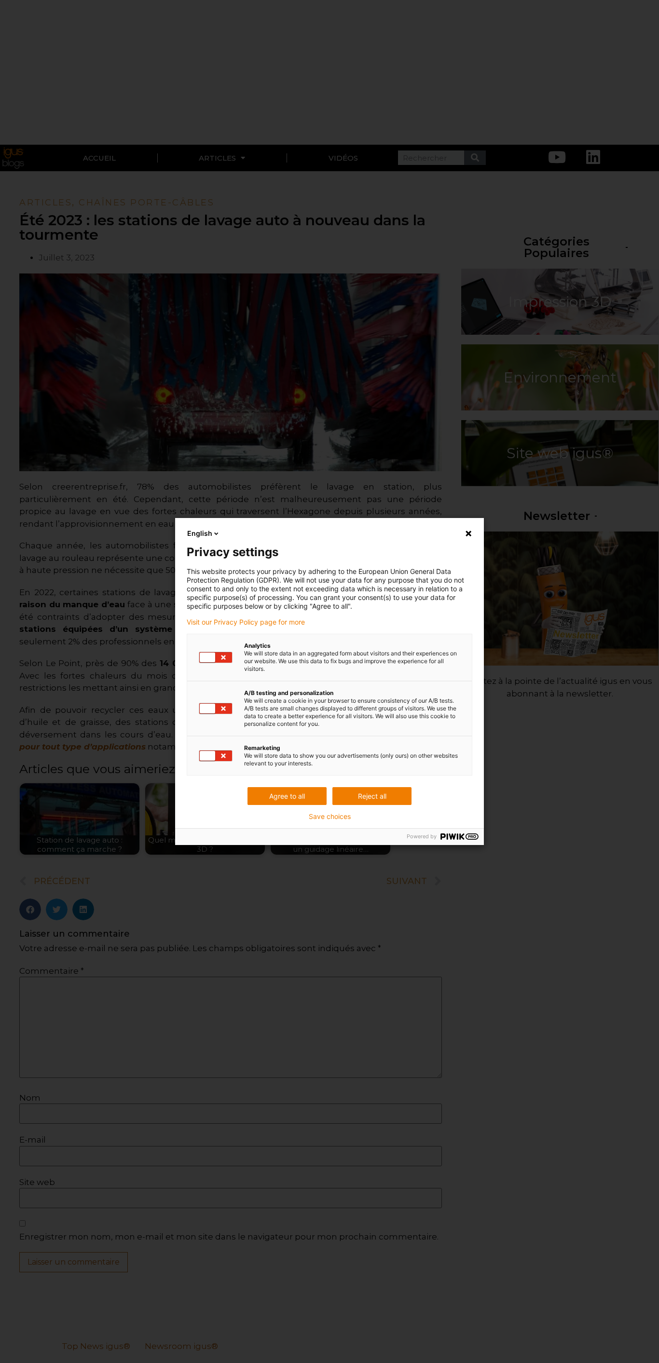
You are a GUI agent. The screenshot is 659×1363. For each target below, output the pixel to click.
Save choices (330, 816)
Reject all (372, 796)
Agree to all (287, 796)
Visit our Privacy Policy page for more (246, 622)
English (199, 533)
